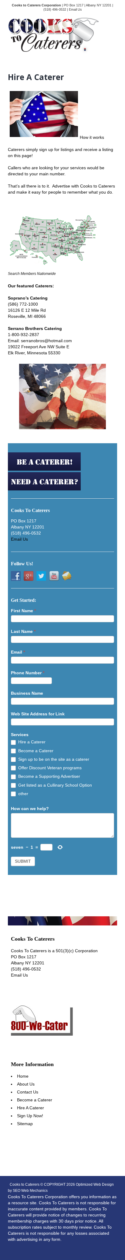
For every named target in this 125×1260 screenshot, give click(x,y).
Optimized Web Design (95, 1184)
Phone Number (27, 672)
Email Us (75, 9)
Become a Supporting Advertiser (48, 776)
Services (20, 734)
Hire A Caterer (30, 1107)
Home (23, 1076)
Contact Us (27, 1092)
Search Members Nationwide (32, 274)
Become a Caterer (35, 750)
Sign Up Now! (30, 1115)
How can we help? (30, 808)
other (22, 793)
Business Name (27, 693)
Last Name (23, 631)
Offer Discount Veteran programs (49, 767)
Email (18, 652)
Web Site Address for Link (38, 713)
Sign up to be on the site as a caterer (53, 759)
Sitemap (25, 1123)
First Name (23, 610)
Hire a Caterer (31, 741)
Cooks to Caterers (24, 1184)
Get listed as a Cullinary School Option (54, 785)
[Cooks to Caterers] (53, 50)
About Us (26, 1084)
